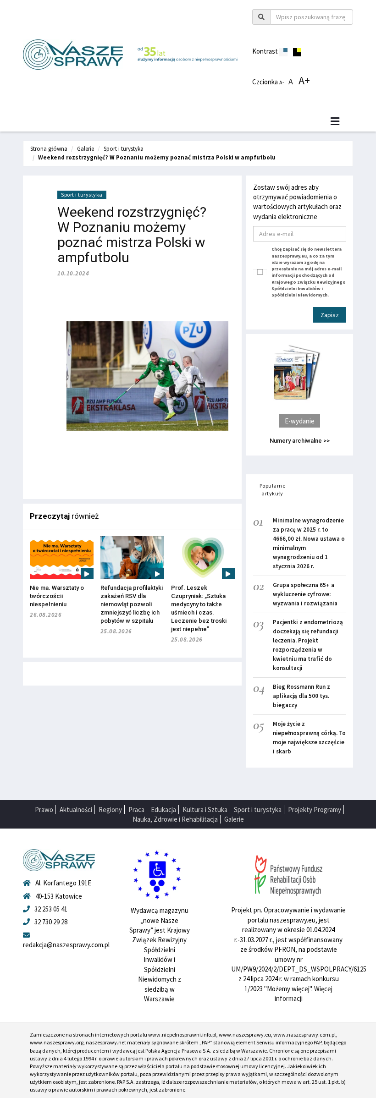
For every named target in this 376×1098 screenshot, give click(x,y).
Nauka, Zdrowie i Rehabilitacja (175, 819)
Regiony (110, 809)
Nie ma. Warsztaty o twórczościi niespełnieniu (57, 596)
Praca (136, 809)
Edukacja (163, 809)
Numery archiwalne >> (300, 440)
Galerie (85, 149)
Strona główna (48, 149)
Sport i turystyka (124, 149)
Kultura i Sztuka (204, 809)
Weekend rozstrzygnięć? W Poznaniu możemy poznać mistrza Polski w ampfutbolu (157, 157)
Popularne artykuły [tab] (273, 489)
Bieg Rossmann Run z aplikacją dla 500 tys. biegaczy (301, 696)
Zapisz (330, 315)
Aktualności (76, 809)
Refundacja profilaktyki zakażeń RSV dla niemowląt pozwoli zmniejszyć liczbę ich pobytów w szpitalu (131, 604)
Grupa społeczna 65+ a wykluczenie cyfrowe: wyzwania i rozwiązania (305, 594)
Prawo (44, 809)
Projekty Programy (314, 809)
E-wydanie (300, 421)
